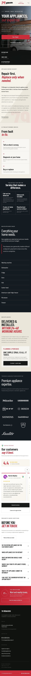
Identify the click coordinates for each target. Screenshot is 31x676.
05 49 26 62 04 (5, 637)
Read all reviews (16, 505)
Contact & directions (5, 656)
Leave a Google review (15, 510)
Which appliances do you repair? (12, 552)
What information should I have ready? (12, 558)
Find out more (4, 117)
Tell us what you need (8, 537)
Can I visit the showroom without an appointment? (13, 578)
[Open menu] (28, 3)
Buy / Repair (15, 37)
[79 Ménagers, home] (7, 3)
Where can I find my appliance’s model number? (14, 565)
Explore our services (15, 42)
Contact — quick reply (15, 363)
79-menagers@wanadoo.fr (7, 640)
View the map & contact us (15, 600)
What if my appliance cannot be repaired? (12, 572)
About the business (5, 653)
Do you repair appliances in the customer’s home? (12, 546)
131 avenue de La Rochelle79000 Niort (7, 626)
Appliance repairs (5, 648)
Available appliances (6, 651)
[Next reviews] (27, 470)
